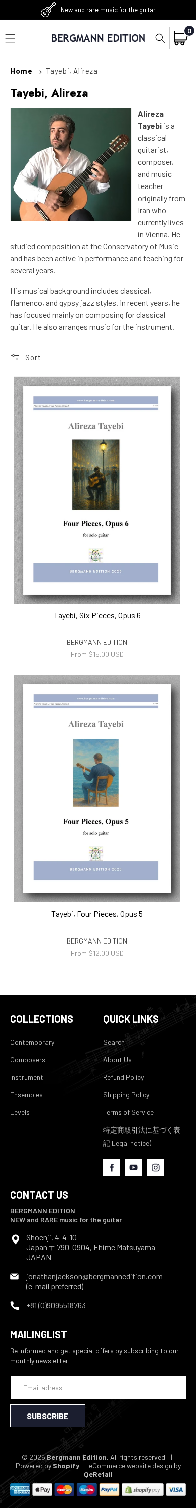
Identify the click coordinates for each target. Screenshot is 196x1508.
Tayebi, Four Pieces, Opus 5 (97, 913)
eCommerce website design (130, 1465)
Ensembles (26, 1094)
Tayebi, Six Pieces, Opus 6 (97, 615)
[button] (160, 38)
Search (114, 1042)
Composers (27, 1059)
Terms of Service (128, 1112)
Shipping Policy (126, 1094)
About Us (117, 1059)
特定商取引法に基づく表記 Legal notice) (141, 1136)
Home (21, 70)
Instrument (26, 1077)
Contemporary (32, 1042)
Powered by (47, 1465)
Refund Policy (123, 1077)
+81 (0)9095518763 (56, 1305)
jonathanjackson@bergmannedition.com (94, 1276)
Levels (20, 1112)
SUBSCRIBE (48, 1416)
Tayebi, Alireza (72, 70)
